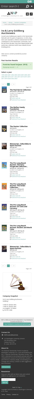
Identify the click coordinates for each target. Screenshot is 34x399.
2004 (19, 75)
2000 (6, 75)
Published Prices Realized (18, 100)
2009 (6, 77)
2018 (6, 78)
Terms (3, 394)
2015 (25, 77)
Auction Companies (20, 22)
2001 (9, 75)
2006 (25, 75)
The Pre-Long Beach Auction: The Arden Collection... (18, 185)
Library (10, 22)
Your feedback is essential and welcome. (16, 324)
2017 (2, 78)
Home (4, 22)
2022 (12, 78)
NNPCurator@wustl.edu (11, 335)
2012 (15, 77)
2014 (22, 77)
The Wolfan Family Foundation (17, 108)
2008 (2, 77)
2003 (15, 75)
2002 (12, 75)
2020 (9, 78)
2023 (15, 78)
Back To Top (16, 387)
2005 (22, 75)
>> (13, 84)
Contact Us (15, 394)
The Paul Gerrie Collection (20, 90)
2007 (28, 75)
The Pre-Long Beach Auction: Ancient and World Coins (21, 227)
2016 (28, 77)
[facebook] (31, 1)
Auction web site (15, 98)
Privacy (8, 394)
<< (3, 84)
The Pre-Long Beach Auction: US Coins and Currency (18, 206)
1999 (2, 75)
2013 (19, 77)
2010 (9, 77)
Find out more (6, 367)
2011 (12, 77)
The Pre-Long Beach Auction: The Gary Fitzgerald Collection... (19, 165)
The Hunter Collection (19, 126)
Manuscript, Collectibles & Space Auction (20, 145)
